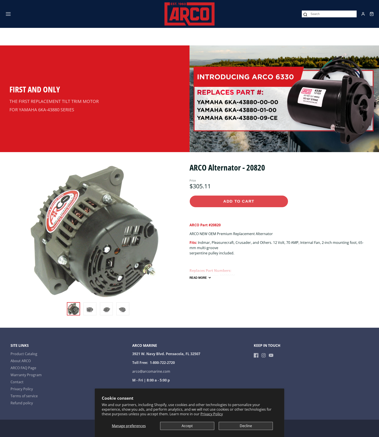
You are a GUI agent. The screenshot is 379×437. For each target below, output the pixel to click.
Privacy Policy (211, 414)
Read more (198, 277)
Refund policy (22, 403)
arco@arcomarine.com (151, 371)
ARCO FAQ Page (23, 367)
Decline (246, 425)
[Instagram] (263, 355)
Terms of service (24, 396)
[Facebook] (256, 355)
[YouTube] (271, 355)
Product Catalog (24, 353)
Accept (187, 425)
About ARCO (21, 360)
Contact (17, 381)
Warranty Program (26, 374)
